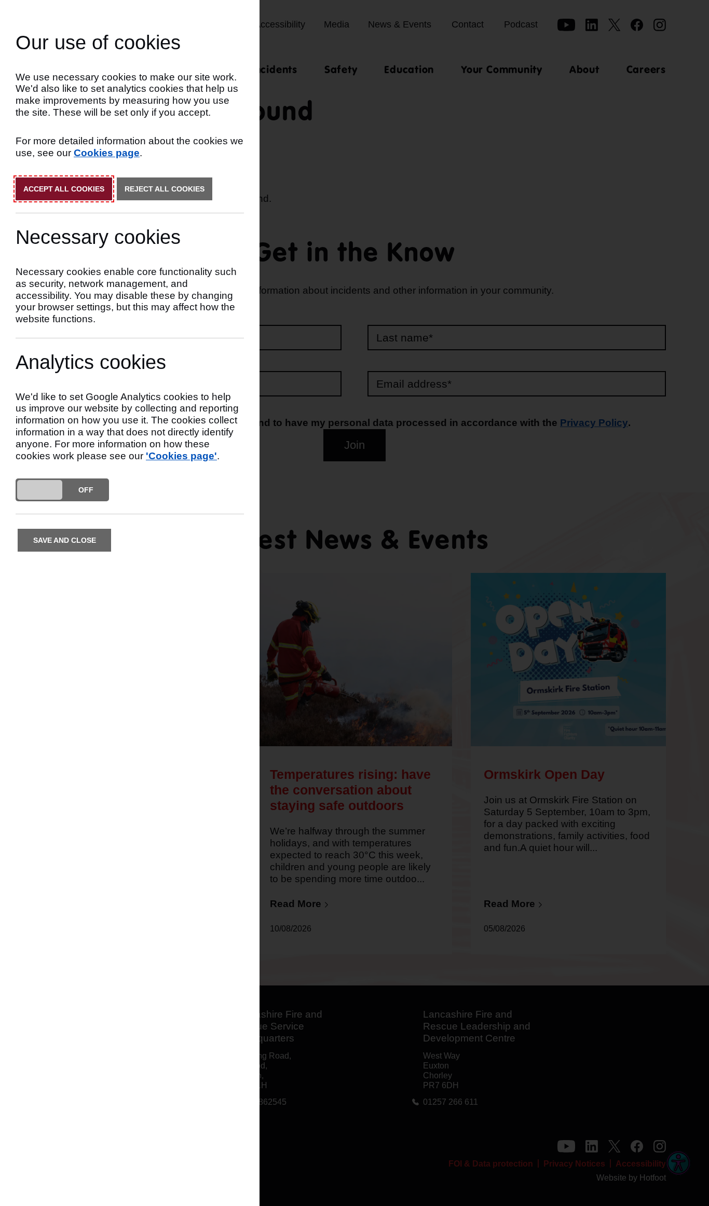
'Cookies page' (181, 455)
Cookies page (107, 152)
